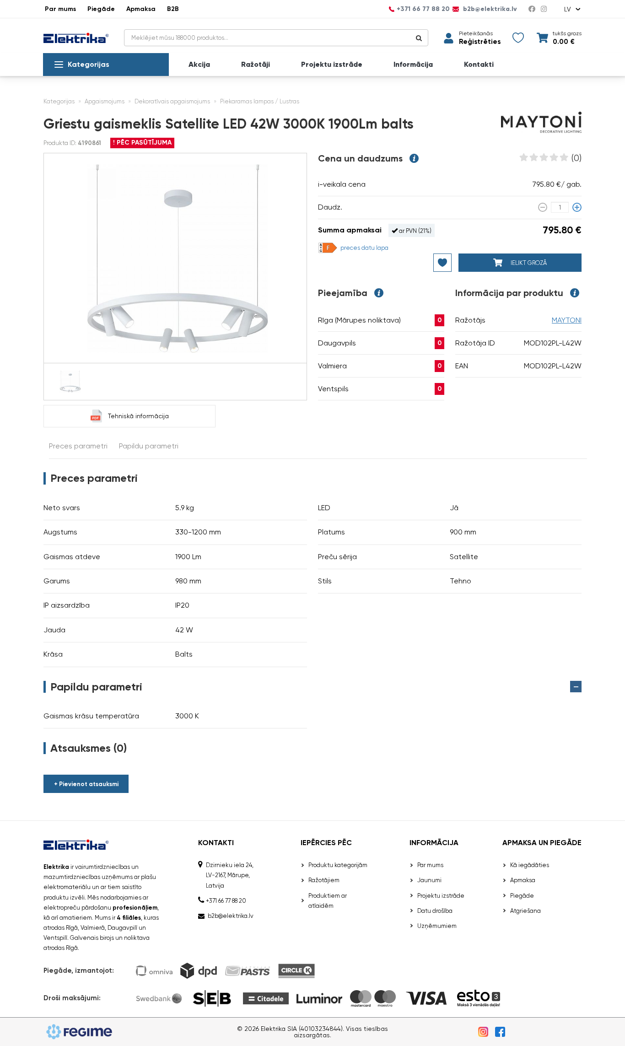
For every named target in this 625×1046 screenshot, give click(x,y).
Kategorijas (88, 64)
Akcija (199, 64)
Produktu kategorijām (337, 865)
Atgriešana (525, 910)
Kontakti (479, 64)
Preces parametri (78, 446)
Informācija (413, 64)
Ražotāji (255, 64)
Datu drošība (435, 910)
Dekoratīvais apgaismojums (172, 101)
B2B (173, 9)
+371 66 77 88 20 (423, 9)
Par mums (60, 9)
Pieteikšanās (476, 33)
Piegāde (101, 9)
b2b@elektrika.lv (489, 9)
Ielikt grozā (528, 262)
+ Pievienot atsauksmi (86, 784)
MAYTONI (567, 320)
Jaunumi (429, 880)
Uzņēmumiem (437, 925)
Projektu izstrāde (331, 64)
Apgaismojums (104, 101)
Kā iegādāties (529, 865)
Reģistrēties (480, 41)
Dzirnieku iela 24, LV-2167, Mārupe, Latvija (229, 875)
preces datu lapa (364, 247)
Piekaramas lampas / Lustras (259, 101)
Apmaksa (141, 9)
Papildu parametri (148, 446)
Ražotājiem (323, 880)
